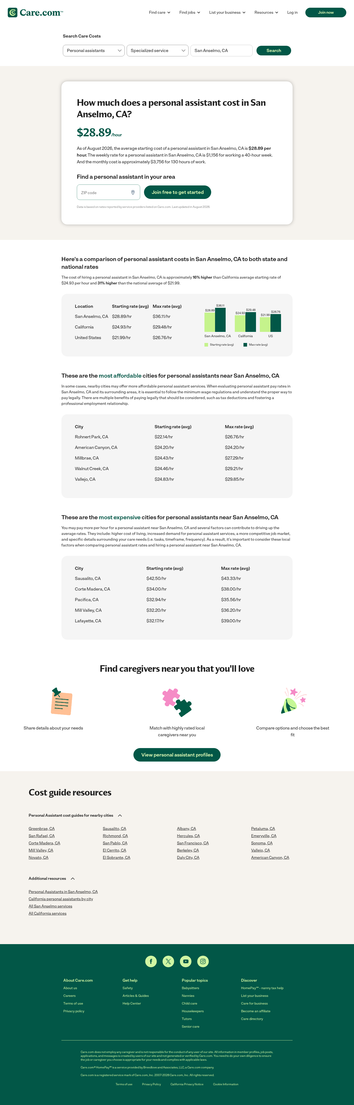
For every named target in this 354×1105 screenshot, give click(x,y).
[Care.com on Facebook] (151, 961)
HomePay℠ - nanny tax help (262, 988)
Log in (292, 12)
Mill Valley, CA (88, 610)
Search (274, 50)
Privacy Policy (151, 1084)
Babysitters (190, 988)
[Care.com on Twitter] (168, 961)
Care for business (254, 1003)
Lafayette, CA (88, 621)
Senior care (190, 1027)
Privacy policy (73, 1011)
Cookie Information (225, 1084)
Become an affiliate (255, 1011)
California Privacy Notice (186, 1084)
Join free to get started (178, 192)
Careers (69, 996)
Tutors (187, 1019)
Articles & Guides (136, 996)
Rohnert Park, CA (91, 437)
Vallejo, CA (85, 479)
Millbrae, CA (87, 458)
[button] (76, 815)
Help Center (132, 1003)
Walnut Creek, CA (92, 468)
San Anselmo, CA (91, 316)
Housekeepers (193, 1011)
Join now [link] (326, 12)
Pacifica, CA (86, 599)
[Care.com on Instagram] (203, 961)
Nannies (188, 996)
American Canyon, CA (96, 447)
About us (70, 988)
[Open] (252, 50)
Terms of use (73, 1003)
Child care (189, 1003)
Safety (128, 988)
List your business (254, 996)
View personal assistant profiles (177, 755)
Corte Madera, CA (92, 589)
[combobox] (221, 50)
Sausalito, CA (88, 578)
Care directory (252, 1019)
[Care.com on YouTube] (185, 961)
